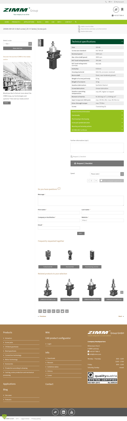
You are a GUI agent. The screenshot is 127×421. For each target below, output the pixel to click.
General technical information (81, 112)
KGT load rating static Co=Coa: (79, 64)
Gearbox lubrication (86, 31)
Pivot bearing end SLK (91, 267)
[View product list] (122, 9)
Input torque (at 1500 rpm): (81, 100)
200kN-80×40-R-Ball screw (47, 300)
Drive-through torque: (80, 103)
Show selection (17, 48)
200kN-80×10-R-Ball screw (113, 300)
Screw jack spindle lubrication (81, 123)
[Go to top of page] (124, 418)
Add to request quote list (112, 181)
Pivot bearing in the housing (80, 119)
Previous (43, 316)
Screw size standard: (79, 51)
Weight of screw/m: (78, 82)
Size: (73, 47)
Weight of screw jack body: (81, 79)
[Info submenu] (61, 21)
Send (80, 233)
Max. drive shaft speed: (79, 57)
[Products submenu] (20, 21)
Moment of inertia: (78, 97)
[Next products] (121, 292)
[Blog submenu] (41, 21)
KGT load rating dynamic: (80, 60)
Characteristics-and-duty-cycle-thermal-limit (94, 29)
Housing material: (78, 72)
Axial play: (75, 69)
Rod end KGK (70, 267)
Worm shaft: (76, 75)
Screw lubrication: (78, 88)
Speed (73, 173)
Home (7, 22)
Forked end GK (47, 267)
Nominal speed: (77, 54)
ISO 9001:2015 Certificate (79, 130)
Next (120, 316)
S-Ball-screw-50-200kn (87, 27)
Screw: (74, 106)
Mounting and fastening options (82, 126)
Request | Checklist (79, 157)
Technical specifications (84, 41)
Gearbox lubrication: (79, 85)
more (6, 103)
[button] (119, 1)
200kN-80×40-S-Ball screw (91, 300)
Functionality (76, 115)
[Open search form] (75, 22)
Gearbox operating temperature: (78, 92)
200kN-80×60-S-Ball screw (69, 300)
